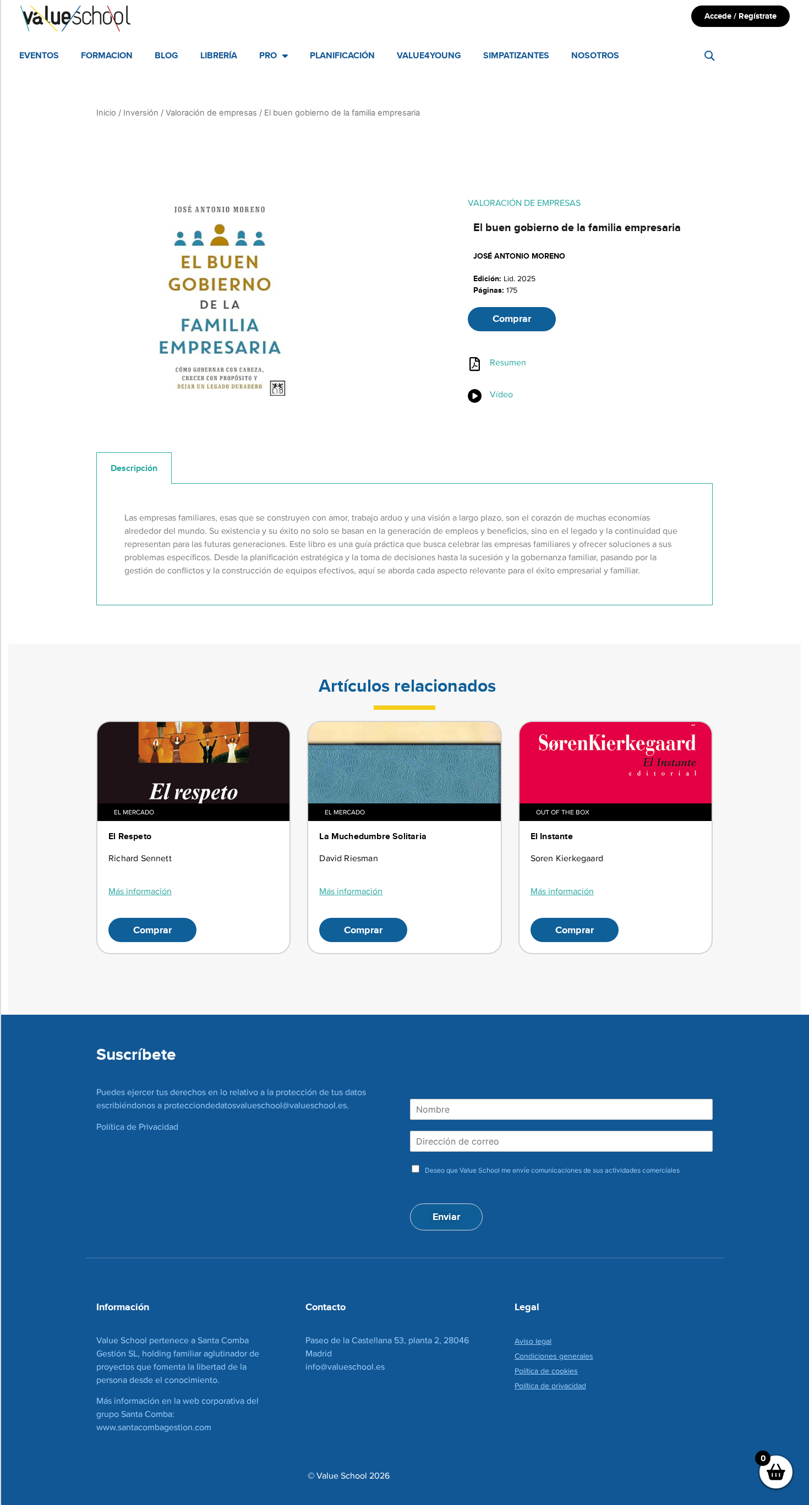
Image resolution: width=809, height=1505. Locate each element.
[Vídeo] (475, 396)
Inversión (140, 113)
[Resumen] (475, 364)
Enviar (446, 1217)
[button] (710, 56)
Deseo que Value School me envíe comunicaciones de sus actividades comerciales (552, 1170)
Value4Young (429, 55)
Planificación (342, 55)
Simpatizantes (516, 55)
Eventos (39, 55)
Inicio (106, 113)
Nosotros (595, 55)
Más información (140, 891)
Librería (218, 55)
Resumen (508, 362)
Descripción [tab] (134, 468)
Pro (268, 55)
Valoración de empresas (211, 113)
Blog (166, 55)
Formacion (107, 55)
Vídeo (501, 394)
